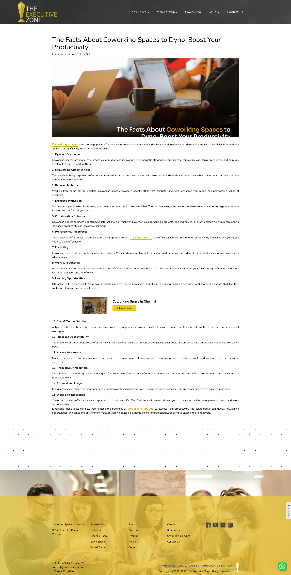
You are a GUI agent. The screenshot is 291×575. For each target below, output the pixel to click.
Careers (171, 524)
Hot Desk (96, 530)
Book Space (138, 12)
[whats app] (283, 566)
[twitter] (215, 527)
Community (135, 530)
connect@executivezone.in (67, 567)
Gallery (214, 12)
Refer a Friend (175, 530)
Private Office (98, 524)
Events (133, 536)
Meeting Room (99, 536)
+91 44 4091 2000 (63, 571)
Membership (166, 12)
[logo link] (37, 12)
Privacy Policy (167, 566)
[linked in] (222, 527)
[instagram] (230, 527)
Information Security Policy (217, 566)
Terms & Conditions (188, 566)
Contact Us (235, 12)
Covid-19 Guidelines (178, 536)
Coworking (193, 12)
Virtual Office (97, 547)
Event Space (97, 541)
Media (132, 541)
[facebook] (208, 527)
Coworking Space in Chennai (68, 524)
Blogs (132, 524)
